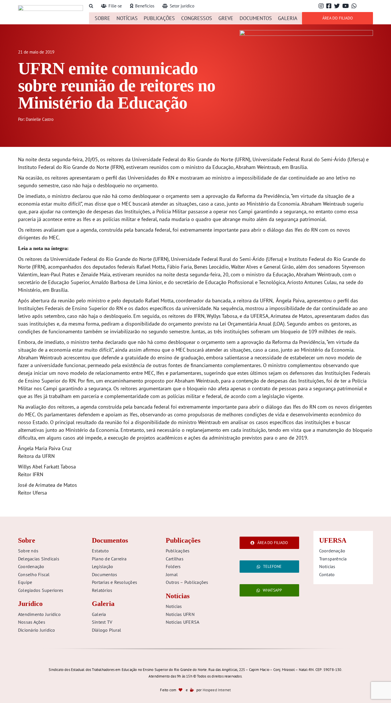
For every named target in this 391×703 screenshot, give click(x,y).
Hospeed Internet (217, 690)
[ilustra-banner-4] (306, 32)
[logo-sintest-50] (50, 7)
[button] (91, 6)
